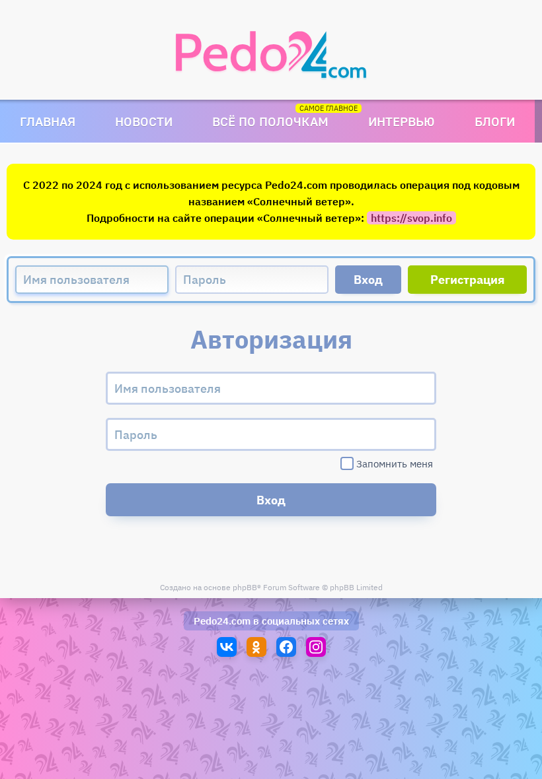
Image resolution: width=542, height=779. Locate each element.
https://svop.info (411, 217)
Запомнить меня (394, 463)
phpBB (245, 587)
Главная (47, 121)
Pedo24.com (222, 621)
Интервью (401, 121)
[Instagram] (316, 647)
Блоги (495, 121)
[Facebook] (286, 647)
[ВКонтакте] (227, 647)
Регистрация (467, 279)
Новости (144, 121)
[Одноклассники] (256, 647)
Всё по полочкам (270, 121)
